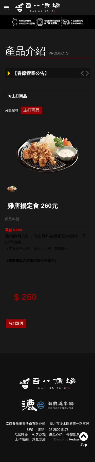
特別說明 (16, 323)
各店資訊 (38, 435)
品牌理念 (21, 435)
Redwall (74, 439)
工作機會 (21, 439)
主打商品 (31, 110)
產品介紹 (55, 435)
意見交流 (38, 439)
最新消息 (73, 435)
